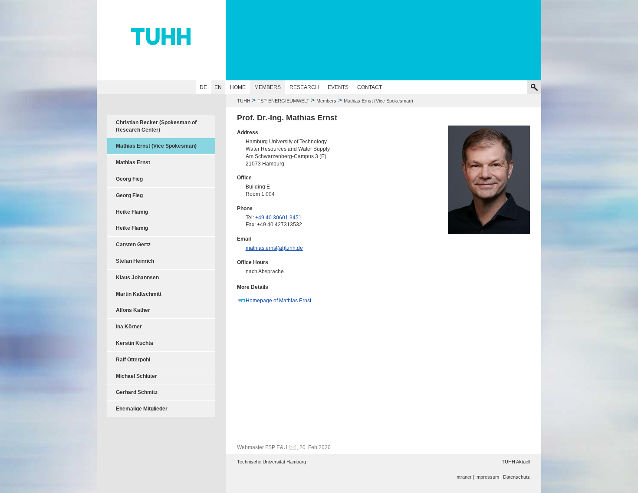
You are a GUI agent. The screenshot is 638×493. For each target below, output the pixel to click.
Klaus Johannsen (137, 278)
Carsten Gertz (133, 245)
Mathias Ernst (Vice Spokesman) (156, 146)
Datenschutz (516, 477)
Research (304, 87)
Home (238, 87)
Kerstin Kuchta (134, 343)
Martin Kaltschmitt (138, 294)
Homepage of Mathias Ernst (278, 301)
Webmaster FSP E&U (262, 447)
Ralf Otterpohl (133, 360)
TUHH (243, 100)
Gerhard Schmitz (137, 392)
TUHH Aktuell (516, 461)
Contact (369, 87)
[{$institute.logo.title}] (319, 37)
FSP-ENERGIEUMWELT (284, 100)
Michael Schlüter (136, 376)
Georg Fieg (129, 179)
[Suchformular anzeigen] (534, 87)
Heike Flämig (132, 212)
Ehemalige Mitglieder (142, 409)
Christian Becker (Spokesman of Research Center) (156, 126)
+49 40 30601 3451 (278, 218)
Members (267, 87)
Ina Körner (129, 327)
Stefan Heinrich (135, 261)
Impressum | (488, 477)
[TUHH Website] (161, 40)
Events (338, 87)
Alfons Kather (133, 310)
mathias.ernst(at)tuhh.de (274, 248)
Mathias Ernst (133, 162)
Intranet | (464, 477)
